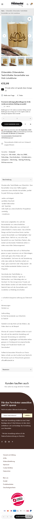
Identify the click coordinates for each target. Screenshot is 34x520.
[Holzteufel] (17, 4)
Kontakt (5, 481)
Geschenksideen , (15, 157)
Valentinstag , (14, 160)
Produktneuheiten (8, 484)
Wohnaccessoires (7, 162)
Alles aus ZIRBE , (22, 154)
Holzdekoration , (26, 157)
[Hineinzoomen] (29, 19)
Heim (2, 11)
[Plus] (30, 118)
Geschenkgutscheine (9, 488)
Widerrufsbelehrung (9, 461)
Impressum (6, 465)
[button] (29, 36)
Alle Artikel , (13, 154)
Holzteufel (12, 152)
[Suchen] (27, 4)
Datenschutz (6, 471)
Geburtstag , (5, 157)
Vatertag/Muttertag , (24, 160)
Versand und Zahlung (9, 455)
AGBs (5, 458)
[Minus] (3, 118)
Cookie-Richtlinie (8, 468)
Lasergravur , (5, 160)
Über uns (5, 478)
